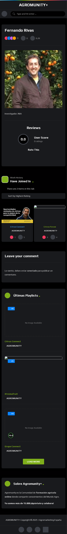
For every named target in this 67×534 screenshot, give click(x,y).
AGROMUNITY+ (33, 5)
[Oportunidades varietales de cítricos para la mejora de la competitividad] (17, 214)
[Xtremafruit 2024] (33, 372)
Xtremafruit (11, 394)
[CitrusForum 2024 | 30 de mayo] (49, 214)
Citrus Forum (50, 227)
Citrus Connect (17, 227)
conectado (32, 270)
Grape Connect (13, 446)
